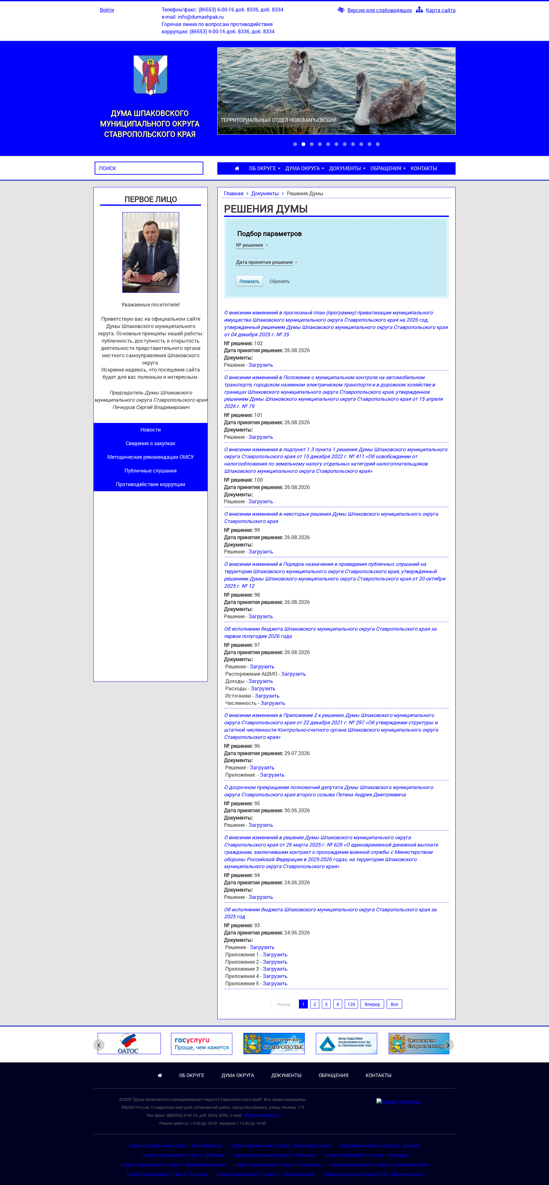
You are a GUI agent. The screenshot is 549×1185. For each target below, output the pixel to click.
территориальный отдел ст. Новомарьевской (172, 1164)
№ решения (249, 245)
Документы (345, 168)
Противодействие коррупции (150, 484)
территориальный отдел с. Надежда (365, 1155)
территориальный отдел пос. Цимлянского (373, 1174)
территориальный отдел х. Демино (380, 1145)
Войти (107, 9)
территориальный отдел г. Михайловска (175, 1145)
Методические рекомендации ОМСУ (150, 456)
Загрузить (260, 364)
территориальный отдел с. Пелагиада (277, 1164)
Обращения (385, 168)
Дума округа (302, 168)
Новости (150, 429)
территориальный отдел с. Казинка (274, 1155)
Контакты (424, 168)
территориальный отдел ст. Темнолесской (265, 1174)
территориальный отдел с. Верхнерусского (281, 1145)
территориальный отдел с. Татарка (166, 1174)
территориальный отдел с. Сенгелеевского (379, 1164)
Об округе (262, 168)
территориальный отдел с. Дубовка (183, 1155)
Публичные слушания (151, 470)
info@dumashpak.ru (201, 16)
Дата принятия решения (264, 262)
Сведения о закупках (150, 443)
